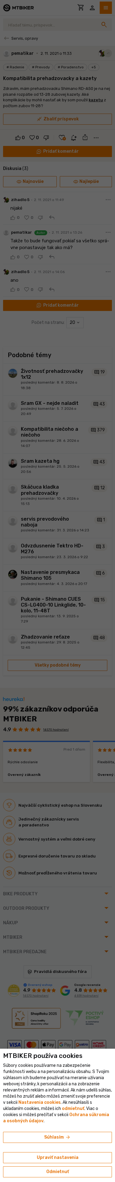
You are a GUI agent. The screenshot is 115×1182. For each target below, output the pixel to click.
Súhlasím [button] (57, 1137)
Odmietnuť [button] (57, 1171)
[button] (73, 1108)
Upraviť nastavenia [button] (58, 1157)
